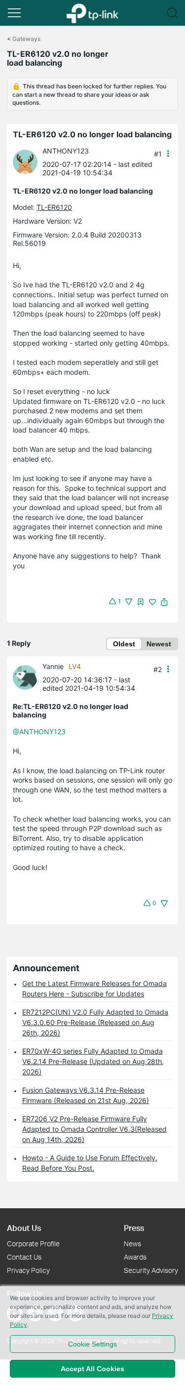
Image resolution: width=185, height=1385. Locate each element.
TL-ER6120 (54, 207)
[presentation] (25, 162)
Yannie (53, 666)
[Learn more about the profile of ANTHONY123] (27, 161)
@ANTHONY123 (39, 731)
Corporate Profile (33, 1243)
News (132, 1243)
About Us (24, 1228)
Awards (135, 1257)
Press (134, 1228)
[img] (141, 602)
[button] (14, 13)
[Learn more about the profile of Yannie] (27, 677)
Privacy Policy (28, 1270)
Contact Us (24, 1257)
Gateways (26, 38)
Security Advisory (151, 1270)
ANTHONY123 (65, 151)
